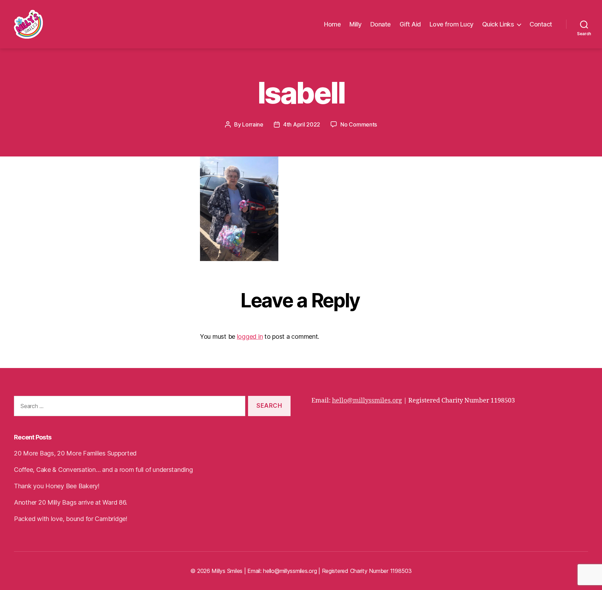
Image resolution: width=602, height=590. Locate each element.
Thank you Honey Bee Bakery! (57, 486)
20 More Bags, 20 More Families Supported (75, 453)
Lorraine (252, 124)
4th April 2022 (301, 124)
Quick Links (498, 24)
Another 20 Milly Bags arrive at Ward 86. (70, 502)
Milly (355, 24)
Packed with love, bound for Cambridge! (71, 518)
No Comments (358, 124)
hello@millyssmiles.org (367, 401)
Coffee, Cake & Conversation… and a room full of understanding (103, 469)
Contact (541, 24)
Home (332, 24)
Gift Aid (410, 24)
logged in (250, 336)
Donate (380, 24)
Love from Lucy (451, 24)
